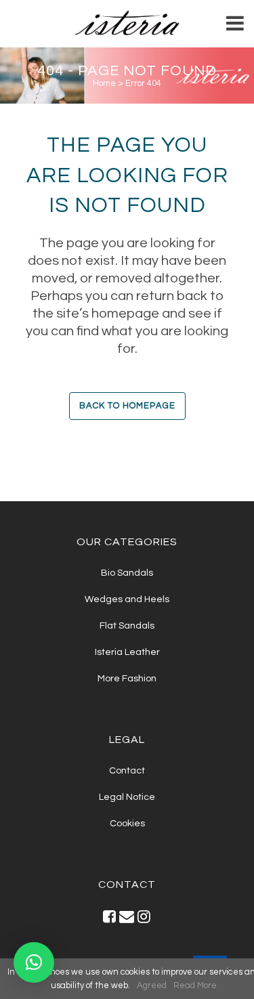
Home (104, 83)
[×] (34, 962)
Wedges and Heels (127, 599)
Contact (127, 770)
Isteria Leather (127, 652)
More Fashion (127, 678)
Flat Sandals (127, 626)
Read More (195, 985)
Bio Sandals (127, 573)
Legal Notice (127, 797)
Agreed (152, 985)
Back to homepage (127, 405)
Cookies (127, 823)
